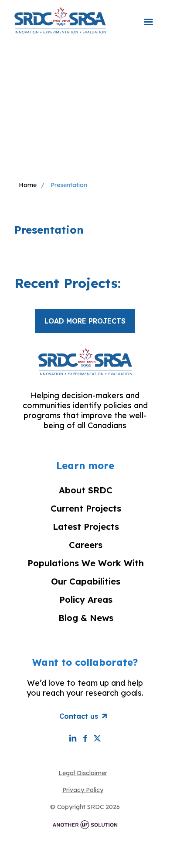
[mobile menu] (148, 16)
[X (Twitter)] (97, 738)
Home (28, 185)
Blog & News (85, 617)
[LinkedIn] (73, 738)
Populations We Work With (85, 563)
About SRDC (85, 490)
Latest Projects (86, 526)
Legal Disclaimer (82, 773)
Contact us (78, 716)
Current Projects (86, 508)
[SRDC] (60, 20)
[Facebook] (85, 738)
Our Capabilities (85, 581)
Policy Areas (85, 599)
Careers (85, 544)
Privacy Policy (82, 790)
